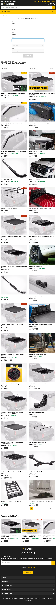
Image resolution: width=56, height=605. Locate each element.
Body (13, 37)
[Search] (53, 7)
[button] (28, 577)
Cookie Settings (50, 598)
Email (2, 560)
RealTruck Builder (51, 1)
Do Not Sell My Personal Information (26, 598)
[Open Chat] (45, 4)
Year (12, 21)
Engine (13, 48)
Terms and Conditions (28, 600)
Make (13, 26)
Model (13, 32)
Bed (12, 43)
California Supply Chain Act (40, 598)
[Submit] (53, 563)
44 (50, 508)
